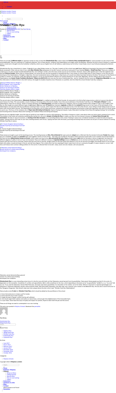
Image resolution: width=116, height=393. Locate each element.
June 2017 (6, 343)
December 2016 (8, 349)
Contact (5, 386)
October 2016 (7, 353)
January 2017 (7, 348)
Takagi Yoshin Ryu (5, 323)
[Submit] (0, 326)
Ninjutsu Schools (4, 20)
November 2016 (8, 351)
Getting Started (11, 374)
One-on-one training (13, 378)
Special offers (11, 376)
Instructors (6, 381)
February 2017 (7, 346)
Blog (4, 384)
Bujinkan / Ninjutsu (9, 369)
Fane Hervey (26, 29)
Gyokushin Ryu (7, 337)
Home (5, 22)
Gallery (9, 379)
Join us (5, 2)
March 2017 (7, 345)
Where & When (11, 27)
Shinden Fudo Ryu (8, 334)
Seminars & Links (9, 382)
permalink (37, 306)
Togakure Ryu (7, 331)
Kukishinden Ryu (5, 321)
